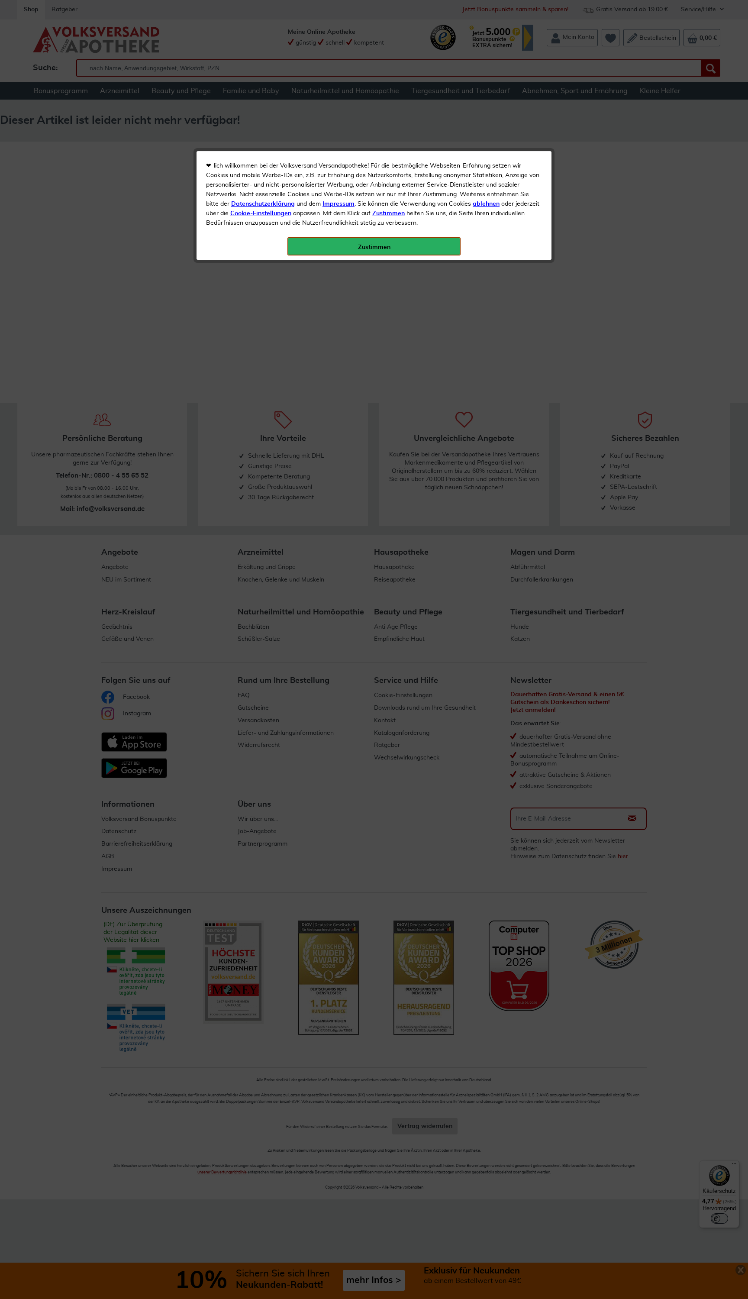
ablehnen (486, 204)
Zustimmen (388, 213)
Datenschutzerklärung (263, 204)
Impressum (338, 204)
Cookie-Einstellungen (260, 213)
